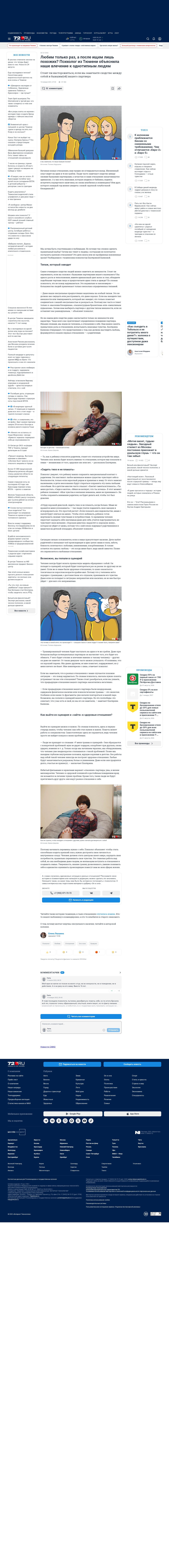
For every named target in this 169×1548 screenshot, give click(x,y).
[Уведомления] (154, 38)
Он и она (82, 943)
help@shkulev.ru (13, 1199)
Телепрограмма (66, 33)
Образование (81, 1103)
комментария (54, 88)
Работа (107, 1091)
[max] (71, 1120)
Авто (45, 1076)
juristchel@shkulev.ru (64, 1198)
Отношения (69, 943)
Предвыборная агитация (18, 1099)
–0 (119, 991)
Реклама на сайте (15, 1076)
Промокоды (29, 33)
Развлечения (110, 1095)
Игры (110, 33)
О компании (13, 1083)
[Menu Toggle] (9, 38)
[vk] (52, 1120)
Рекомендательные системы (96, 1203)
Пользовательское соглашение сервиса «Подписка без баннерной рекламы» (113, 1207)
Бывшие (94, 943)
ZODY (117, 33)
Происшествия (110, 1087)
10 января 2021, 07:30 (48, 82)
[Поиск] (148, 38)
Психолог (45, 943)
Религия (107, 1099)
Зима (78, 1076)
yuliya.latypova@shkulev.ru (137, 1179)
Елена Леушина (56, 933)
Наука (78, 1095)
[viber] (65, 1120)
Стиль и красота (139, 1080)
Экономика (137, 1091)
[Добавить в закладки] (112, 88)
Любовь (57, 943)
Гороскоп (87, 33)
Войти (49, 1031)
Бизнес (46, 1080)
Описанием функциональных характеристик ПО (103, 1189)
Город (45, 1087)
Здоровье (47, 1103)
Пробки (85, 39)
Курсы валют (100, 33)
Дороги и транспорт (52, 1091)
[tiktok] (90, 1120)
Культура (80, 1083)
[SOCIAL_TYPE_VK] (91, 893)
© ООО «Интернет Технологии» (19, 1214)
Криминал (80, 1080)
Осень (106, 1080)
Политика (108, 1083)
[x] (78, 1120)
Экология (136, 1087)
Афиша (78, 33)
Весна (46, 1083)
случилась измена (106, 914)
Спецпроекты (138, 1095)
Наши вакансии (15, 1091)
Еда (45, 1095)
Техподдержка (14, 1095)
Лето (78, 1087)
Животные (48, 1099)
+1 (112, 991)
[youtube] (84, 1120)
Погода (53, 33)
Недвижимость (15, 33)
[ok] (58, 1120)
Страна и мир (138, 1083)
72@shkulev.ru (34, 1196)
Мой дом (80, 1091)
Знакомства (42, 33)
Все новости (21, 54)
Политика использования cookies (98, 1200)
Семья (107, 1103)
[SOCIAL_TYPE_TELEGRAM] (111, 893)
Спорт (134, 1076)
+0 (112, 1010)
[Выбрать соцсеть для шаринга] (119, 88)
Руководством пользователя (96, 1188)
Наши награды (14, 1087)
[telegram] (45, 1120)
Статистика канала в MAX (19, 1103)
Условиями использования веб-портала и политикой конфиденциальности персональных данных (121, 1191)
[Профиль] (160, 38)
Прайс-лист (13, 1080)
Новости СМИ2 (48, 1047)
